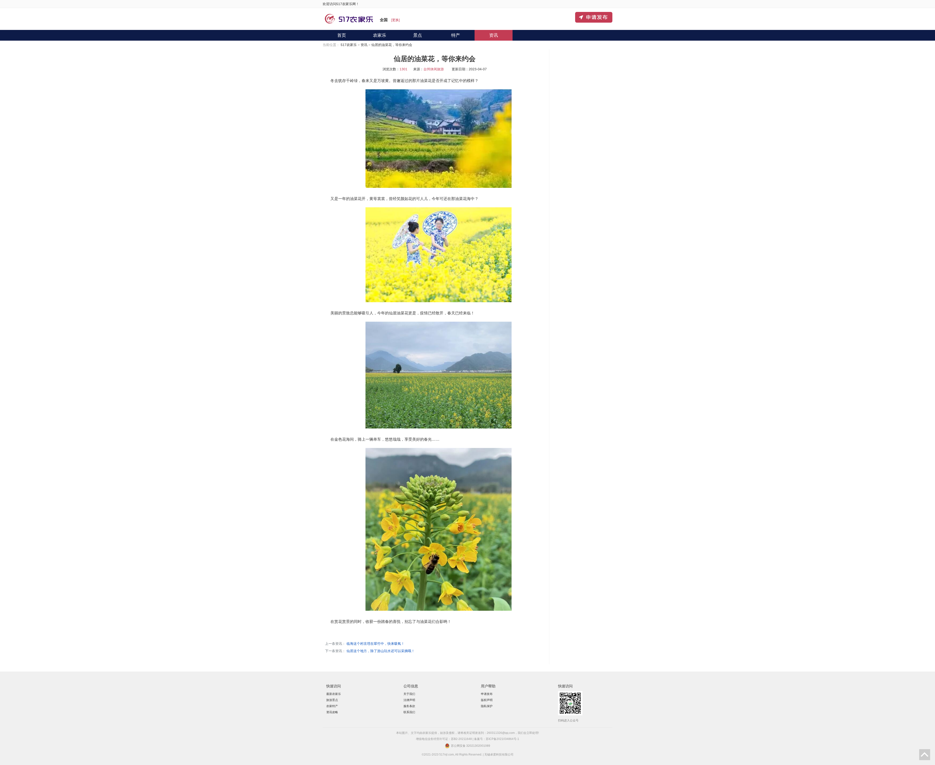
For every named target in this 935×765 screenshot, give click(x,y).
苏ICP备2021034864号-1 (502, 739)
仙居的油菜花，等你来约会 (391, 45)
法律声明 (409, 700)
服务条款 (409, 706)
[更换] (395, 20)
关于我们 (409, 694)
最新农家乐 (333, 694)
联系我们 (409, 712)
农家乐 (379, 35)
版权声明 (487, 700)
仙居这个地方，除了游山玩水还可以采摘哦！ (380, 651)
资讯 (493, 35)
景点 (417, 35)
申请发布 (487, 694)
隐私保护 (487, 706)
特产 (455, 35)
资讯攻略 (332, 712)
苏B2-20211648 (461, 739)
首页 (341, 35)
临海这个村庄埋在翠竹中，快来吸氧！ (375, 644)
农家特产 (332, 706)
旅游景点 (332, 700)
